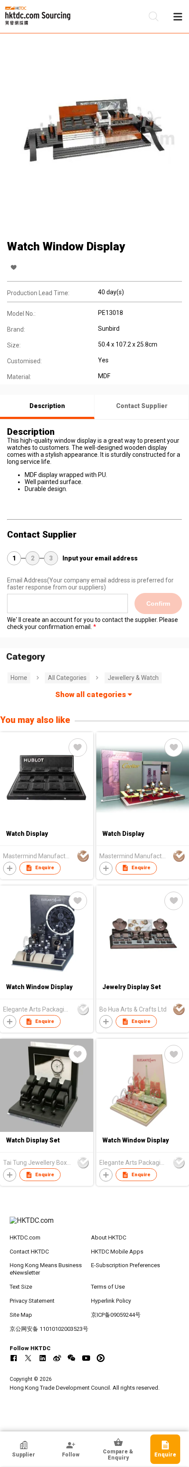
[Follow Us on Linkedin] (43, 1358)
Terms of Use (108, 1286)
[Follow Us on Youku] (101, 1358)
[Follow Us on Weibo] (57, 1358)
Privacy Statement (32, 1300)
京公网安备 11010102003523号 (49, 1329)
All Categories (67, 677)
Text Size (21, 1286)
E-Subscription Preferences (125, 1265)
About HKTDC (108, 1237)
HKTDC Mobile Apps (117, 1251)
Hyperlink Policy (111, 1300)
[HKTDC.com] (95, 1225)
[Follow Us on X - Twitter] (28, 1358)
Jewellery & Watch (133, 677)
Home (19, 677)
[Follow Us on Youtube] (86, 1358)
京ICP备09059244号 (116, 1315)
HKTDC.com (25, 1237)
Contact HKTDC (29, 1251)
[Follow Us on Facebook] (14, 1358)
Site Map (21, 1315)
